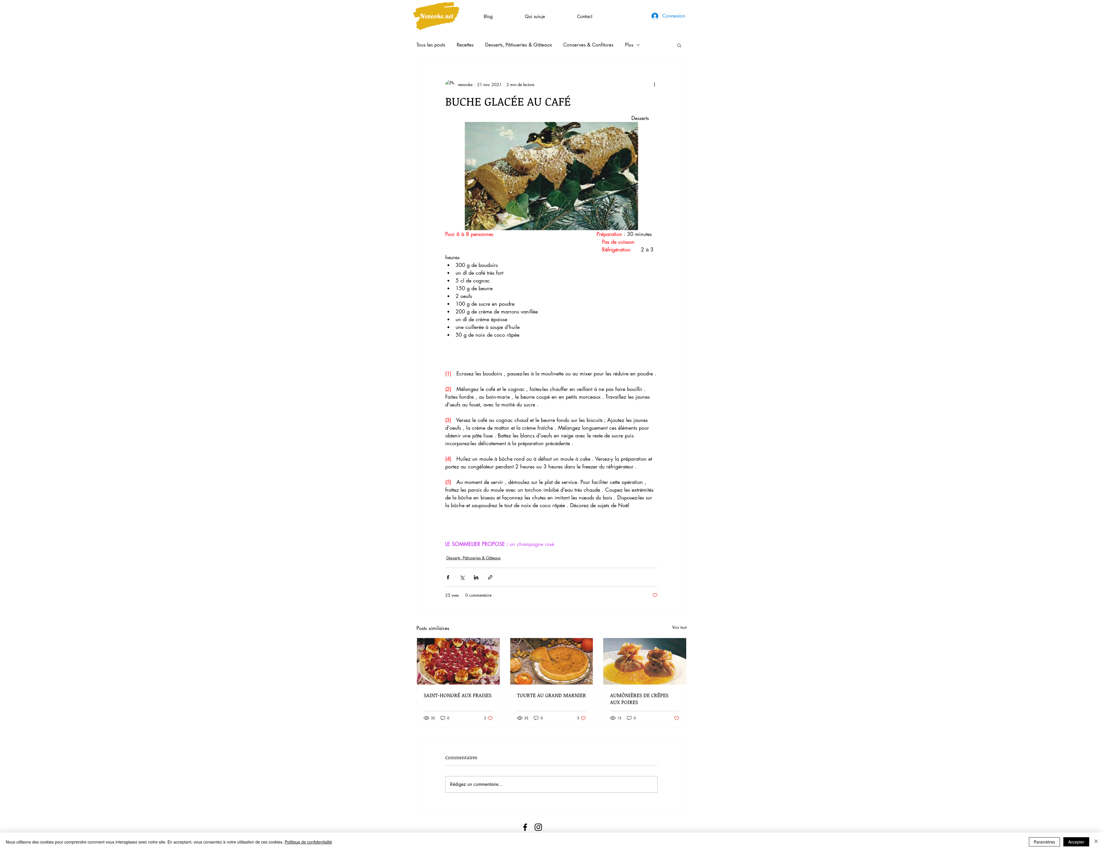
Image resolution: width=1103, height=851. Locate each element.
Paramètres (1044, 842)
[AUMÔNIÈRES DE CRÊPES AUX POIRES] (644, 661)
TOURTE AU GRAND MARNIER (551, 695)
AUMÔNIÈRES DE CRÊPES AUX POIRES (639, 698)
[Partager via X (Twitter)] (462, 577)
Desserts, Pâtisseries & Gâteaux (518, 45)
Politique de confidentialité (308, 842)
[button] (679, 45)
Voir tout (679, 627)
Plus (629, 45)
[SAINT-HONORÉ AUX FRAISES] (458, 661)
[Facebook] (525, 827)
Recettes (465, 45)
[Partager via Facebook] (448, 577)
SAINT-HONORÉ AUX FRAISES (457, 695)
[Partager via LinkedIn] (476, 577)
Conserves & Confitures (588, 45)
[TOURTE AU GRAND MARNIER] (551, 661)
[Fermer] (1096, 841)
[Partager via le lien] (490, 577)
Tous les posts (430, 45)
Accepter (1076, 842)
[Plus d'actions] (654, 84)
